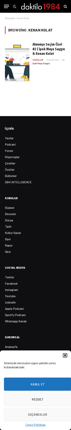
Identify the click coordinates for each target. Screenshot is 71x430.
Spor (8, 239)
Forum (9, 150)
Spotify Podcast (15, 315)
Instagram (11, 290)
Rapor (9, 245)
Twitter (9, 277)
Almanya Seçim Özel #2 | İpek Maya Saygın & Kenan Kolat (49, 49)
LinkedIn (10, 302)
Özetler (10, 169)
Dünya (9, 220)
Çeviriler (10, 163)
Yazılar (9, 138)
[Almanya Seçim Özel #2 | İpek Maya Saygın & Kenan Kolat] (17, 63)
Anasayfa (10, 18)
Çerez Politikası (35, 424)
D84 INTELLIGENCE (18, 182)
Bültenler (11, 176)
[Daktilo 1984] (40, 6)
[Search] (65, 6)
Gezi (8, 251)
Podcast (10, 144)
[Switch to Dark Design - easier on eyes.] (14, 6)
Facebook (11, 283)
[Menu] (6, 6)
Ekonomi (10, 214)
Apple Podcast (14, 308)
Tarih (8, 226)
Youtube (10, 296)
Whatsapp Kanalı (16, 321)
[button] (65, 355)
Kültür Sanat (13, 233)
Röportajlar (12, 157)
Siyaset (9, 207)
